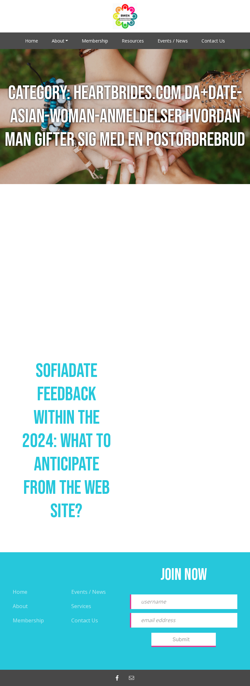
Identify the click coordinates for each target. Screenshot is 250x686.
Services (81, 606)
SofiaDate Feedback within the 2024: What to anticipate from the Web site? (66, 441)
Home (31, 41)
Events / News (173, 41)
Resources (133, 41)
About (58, 41)
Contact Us (213, 41)
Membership (95, 41)
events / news (88, 591)
